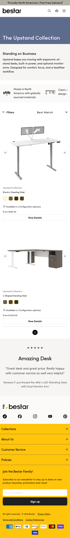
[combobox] (52, 112)
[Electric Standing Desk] (35, 153)
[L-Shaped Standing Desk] (35, 257)
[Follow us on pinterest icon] (65, 416)
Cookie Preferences (35, 519)
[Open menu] (64, 11)
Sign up (35, 501)
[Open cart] (56, 10)
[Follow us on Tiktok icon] (5, 416)
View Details (35, 217)
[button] (9, 112)
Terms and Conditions (13, 519)
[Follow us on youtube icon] (50, 416)
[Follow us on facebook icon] (20, 416)
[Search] (49, 10)
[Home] (12, 10)
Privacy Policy (44, 514)
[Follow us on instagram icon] (35, 416)
